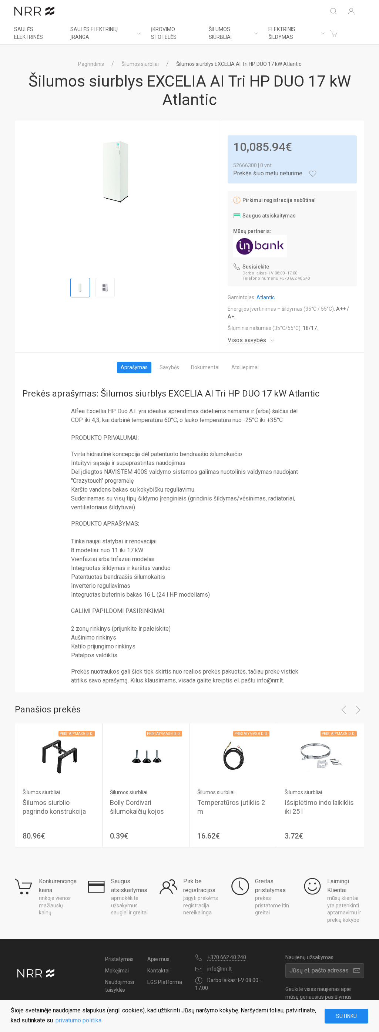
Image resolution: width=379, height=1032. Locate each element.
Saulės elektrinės (28, 33)
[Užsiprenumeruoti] (356, 970)
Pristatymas (119, 959)
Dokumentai (205, 367)
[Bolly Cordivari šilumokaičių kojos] (146, 756)
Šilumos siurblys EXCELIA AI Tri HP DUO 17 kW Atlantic (238, 64)
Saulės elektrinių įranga (94, 33)
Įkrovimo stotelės (164, 33)
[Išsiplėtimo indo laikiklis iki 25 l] (321, 756)
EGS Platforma (164, 982)
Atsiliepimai (245, 367)
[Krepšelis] (334, 33)
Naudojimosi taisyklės (119, 986)
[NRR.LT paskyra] (351, 11)
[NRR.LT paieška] (333, 11)
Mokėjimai (117, 971)
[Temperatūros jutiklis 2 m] (233, 756)
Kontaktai (158, 971)
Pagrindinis (91, 64)
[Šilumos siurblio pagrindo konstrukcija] (59, 756)
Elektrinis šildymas (281, 33)
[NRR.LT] (34, 11)
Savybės (169, 367)
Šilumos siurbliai (220, 33)
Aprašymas (134, 367)
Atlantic (265, 297)
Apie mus (158, 959)
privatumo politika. (79, 1020)
